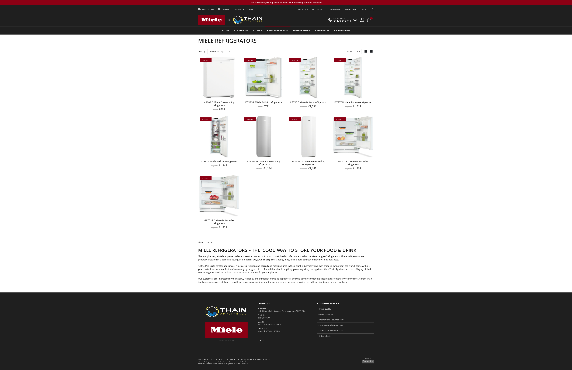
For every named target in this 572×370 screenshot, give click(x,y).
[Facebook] (372, 9)
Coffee (257, 30)
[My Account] (362, 20)
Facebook (261, 340)
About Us (303, 9)
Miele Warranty (326, 314)
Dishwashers (301, 30)
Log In (363, 9)
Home (225, 30)
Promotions (342, 30)
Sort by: (202, 51)
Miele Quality (318, 9)
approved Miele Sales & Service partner (226, 362)
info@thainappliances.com (269, 324)
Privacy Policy (325, 336)
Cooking (240, 30)
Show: (349, 51)
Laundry (321, 30)
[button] (355, 20)
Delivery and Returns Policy (331, 319)
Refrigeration (276, 30)
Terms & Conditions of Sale (331, 330)
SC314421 (267, 359)
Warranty (334, 9)
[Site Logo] (211, 20)
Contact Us (350, 9)
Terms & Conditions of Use (331, 325)
